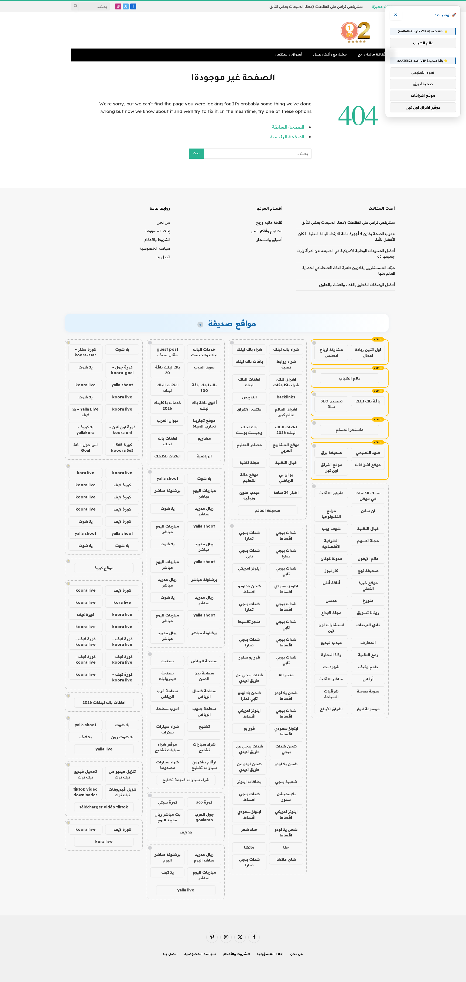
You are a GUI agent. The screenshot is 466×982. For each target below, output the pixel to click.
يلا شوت (204, 478)
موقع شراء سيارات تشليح (167, 747)
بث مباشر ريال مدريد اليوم (167, 817)
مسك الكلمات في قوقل (368, 496)
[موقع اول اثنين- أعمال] (356, 30)
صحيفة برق (331, 452)
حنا (286, 847)
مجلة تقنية (249, 462)
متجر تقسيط (249, 621)
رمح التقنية (368, 654)
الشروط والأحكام (157, 239)
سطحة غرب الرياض (167, 693)
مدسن (331, 600)
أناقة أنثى (331, 582)
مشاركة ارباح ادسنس (331, 352)
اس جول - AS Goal (85, 447)
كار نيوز (331, 570)
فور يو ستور (249, 657)
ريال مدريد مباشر (204, 511)
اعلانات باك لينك (167, 441)
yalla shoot (167, 478)
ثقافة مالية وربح (371, 55)
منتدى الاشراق (249, 409)
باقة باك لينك (367, 401)
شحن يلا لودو (286, 764)
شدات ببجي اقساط (286, 535)
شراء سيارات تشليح (204, 747)
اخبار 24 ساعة (286, 492)
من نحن (163, 222)
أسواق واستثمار (288, 55)
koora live (85, 385)
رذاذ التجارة (331, 654)
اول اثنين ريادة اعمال (368, 352)
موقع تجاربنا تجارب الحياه (204, 423)
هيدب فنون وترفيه (249, 495)
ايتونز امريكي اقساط (249, 713)
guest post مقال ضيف (167, 352)
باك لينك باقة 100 (204, 388)
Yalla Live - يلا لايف (85, 412)
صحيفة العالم (267, 510)
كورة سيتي (167, 802)
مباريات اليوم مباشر (204, 493)
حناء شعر (249, 829)
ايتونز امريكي (249, 568)
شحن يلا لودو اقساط (249, 589)
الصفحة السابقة (288, 127)
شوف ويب (331, 528)
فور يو (249, 728)
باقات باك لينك (249, 361)
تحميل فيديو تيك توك (85, 774)
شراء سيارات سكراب (167, 729)
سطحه (167, 661)
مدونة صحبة (368, 691)
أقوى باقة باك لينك (204, 405)
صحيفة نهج (368, 570)
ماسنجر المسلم (349, 429)
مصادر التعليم (249, 444)
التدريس (249, 397)
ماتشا (249, 847)
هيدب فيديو (331, 642)
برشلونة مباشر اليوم (167, 857)
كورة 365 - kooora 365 (122, 447)
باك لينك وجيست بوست (249, 430)
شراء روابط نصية (286, 364)
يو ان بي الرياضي (286, 477)
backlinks (286, 397)
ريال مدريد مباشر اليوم (204, 857)
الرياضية (204, 456)
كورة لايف (122, 485)
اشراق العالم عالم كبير (286, 412)
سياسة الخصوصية (154, 248)
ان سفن (368, 510)
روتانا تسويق (368, 612)
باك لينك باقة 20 (167, 370)
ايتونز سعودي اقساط (286, 589)
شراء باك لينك (286, 349)
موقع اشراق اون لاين (331, 467)
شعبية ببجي (286, 781)
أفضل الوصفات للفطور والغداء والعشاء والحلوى (357, 284)
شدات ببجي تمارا (249, 535)
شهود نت (331, 666)
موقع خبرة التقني (368, 585)
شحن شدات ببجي (286, 749)
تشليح (204, 726)
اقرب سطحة (167, 708)
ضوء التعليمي (368, 452)
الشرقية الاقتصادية (331, 543)
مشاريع (204, 438)
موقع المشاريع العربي (286, 447)
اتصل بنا (163, 256)
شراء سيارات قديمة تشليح (185, 779)
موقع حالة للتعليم (249, 477)
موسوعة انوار (368, 709)
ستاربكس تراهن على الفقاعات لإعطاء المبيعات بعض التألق (316, 6)
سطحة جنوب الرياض (204, 711)
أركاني (368, 679)
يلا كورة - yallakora (85, 430)
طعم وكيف (368, 666)
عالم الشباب (350, 378)
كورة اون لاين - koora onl (122, 430)
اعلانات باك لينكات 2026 (104, 702)
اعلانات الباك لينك (249, 382)
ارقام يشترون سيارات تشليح (204, 765)
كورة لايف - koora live (122, 641)
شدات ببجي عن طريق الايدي (249, 678)
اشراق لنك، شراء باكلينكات (286, 382)
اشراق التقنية (331, 493)
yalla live (185, 890)
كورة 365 (204, 802)
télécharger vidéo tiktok (104, 807)
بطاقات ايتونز (249, 781)
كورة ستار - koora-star (85, 352)
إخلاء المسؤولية (157, 231)
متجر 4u (286, 675)
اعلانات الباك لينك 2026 (286, 430)
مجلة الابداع (331, 612)
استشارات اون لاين (331, 627)
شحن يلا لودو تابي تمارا (249, 695)
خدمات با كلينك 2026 (167, 405)
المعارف (368, 642)
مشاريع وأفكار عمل (330, 55)
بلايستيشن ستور (286, 796)
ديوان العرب (167, 420)
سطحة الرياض (204, 661)
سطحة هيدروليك (167, 676)
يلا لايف (186, 832)
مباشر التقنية (331, 679)
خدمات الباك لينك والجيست (204, 352)
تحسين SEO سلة (331, 404)
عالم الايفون (368, 558)
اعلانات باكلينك (167, 456)
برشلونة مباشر (167, 490)
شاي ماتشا (286, 859)
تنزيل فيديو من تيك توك (122, 774)
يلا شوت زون (122, 737)
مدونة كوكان (331, 558)
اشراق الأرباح (331, 709)
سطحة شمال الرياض (204, 693)
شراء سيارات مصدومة (167, 765)
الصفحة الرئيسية (287, 136)
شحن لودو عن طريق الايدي (249, 767)
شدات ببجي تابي (249, 553)
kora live (85, 472)
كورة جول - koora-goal (122, 370)
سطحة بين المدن (204, 676)
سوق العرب (204, 367)
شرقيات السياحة (331, 694)
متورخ (368, 600)
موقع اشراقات (368, 464)
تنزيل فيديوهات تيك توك (122, 792)
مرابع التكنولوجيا (331, 513)
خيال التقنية (368, 528)
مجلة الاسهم (368, 540)
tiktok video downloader (85, 792)
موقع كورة (104, 568)
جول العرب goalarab (204, 817)
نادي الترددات (368, 624)
